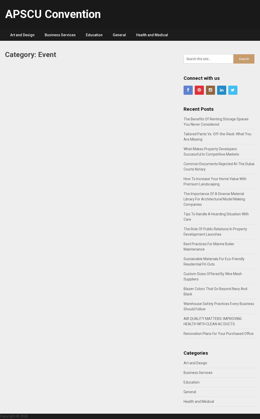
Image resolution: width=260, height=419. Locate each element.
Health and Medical (152, 35)
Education (94, 35)
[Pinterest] (199, 90)
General (119, 35)
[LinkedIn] (221, 90)
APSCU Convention (53, 14)
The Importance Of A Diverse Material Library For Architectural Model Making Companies (214, 199)
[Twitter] (232, 90)
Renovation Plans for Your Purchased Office (219, 334)
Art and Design (22, 35)
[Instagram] (210, 90)
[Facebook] (188, 90)
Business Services (60, 35)
